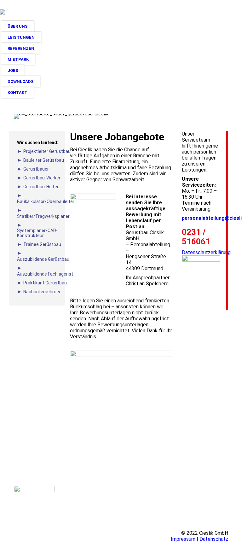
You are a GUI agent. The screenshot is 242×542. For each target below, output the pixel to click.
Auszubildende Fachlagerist (45, 274)
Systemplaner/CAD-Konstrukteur (37, 233)
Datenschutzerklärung (206, 252)
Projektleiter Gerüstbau (47, 151)
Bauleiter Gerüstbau (43, 160)
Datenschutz (213, 539)
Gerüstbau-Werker (41, 177)
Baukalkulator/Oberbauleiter (45, 201)
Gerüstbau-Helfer (41, 186)
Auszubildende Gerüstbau (43, 259)
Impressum (183, 539)
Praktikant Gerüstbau (45, 282)
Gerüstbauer (36, 169)
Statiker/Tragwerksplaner (43, 216)
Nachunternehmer (41, 291)
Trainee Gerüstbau (42, 244)
